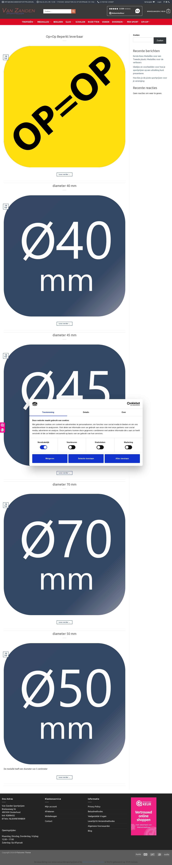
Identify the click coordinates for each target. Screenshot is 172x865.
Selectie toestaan (86, 458)
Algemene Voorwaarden (99, 826)
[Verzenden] (73, 11)
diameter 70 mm (64, 484)
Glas (68, 22)
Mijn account (51, 806)
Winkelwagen (51, 816)
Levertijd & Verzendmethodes (101, 821)
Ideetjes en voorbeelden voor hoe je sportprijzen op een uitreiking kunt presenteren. (149, 70)
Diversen (117, 22)
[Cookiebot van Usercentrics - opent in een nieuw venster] (129, 404)
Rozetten (93, 22)
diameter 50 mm (64, 633)
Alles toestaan (122, 458)
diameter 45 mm (64, 335)
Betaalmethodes (95, 811)
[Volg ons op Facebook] (164, 2)
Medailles (43, 22)
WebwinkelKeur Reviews (93, 862)
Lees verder (64, 174)
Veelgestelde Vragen (97, 816)
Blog (90, 831)
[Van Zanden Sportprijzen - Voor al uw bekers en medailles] (21, 11)
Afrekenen (49, 811)
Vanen (105, 22)
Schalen (80, 22)
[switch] (71, 447)
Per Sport (133, 22)
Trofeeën (27, 22)
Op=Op (144, 22)
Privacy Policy (94, 806)
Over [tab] (124, 412)
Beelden (58, 22)
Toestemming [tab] (48, 412)
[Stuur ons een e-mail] (166, 2)
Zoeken (136, 35)
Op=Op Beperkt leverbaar (64, 36)
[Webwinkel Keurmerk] (143, 816)
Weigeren (49, 458)
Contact (48, 821)
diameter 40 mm (64, 186)
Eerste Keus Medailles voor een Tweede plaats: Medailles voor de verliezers (148, 59)
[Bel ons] (169, 2)
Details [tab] (86, 412)
